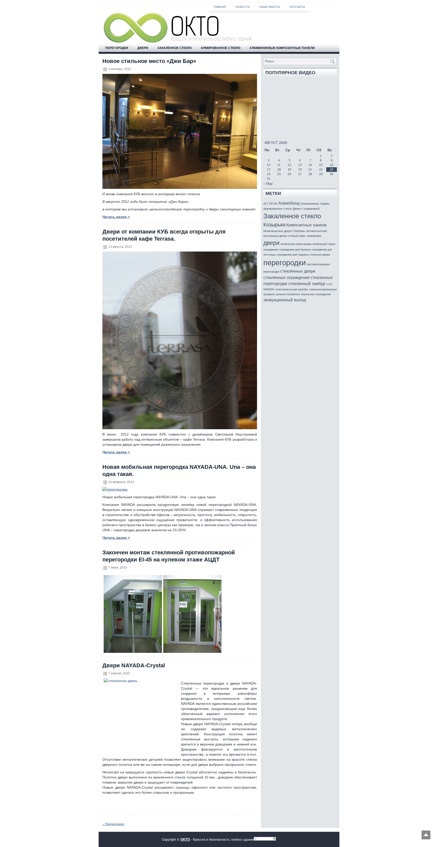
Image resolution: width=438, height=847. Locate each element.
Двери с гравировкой (306, 208)
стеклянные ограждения (286, 277)
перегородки (284, 262)
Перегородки (116, 47)
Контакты (297, 6)
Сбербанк (299, 231)
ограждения (270, 249)
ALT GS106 (270, 203)
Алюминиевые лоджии (315, 203)
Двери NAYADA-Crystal (133, 665)
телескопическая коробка (291, 289)
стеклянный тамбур (306, 283)
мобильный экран (324, 244)
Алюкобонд (289, 203)
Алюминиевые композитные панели (282, 47)
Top (426, 835)
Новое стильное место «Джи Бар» (149, 61)
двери (271, 242)
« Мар (267, 183)
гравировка (314, 236)
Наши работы (269, 6)
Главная (219, 6)
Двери (142, 47)
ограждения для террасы (293, 254)
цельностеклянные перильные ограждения (303, 294)
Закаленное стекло (174, 47)
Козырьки (274, 224)
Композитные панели (306, 225)
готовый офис (297, 236)
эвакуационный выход (284, 299)
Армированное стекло (220, 47)
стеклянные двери (297, 271)
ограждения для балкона (295, 249)
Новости (242, 6)
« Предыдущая (113, 824)
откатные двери (320, 254)
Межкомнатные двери (277, 231)
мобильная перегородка (296, 244)
